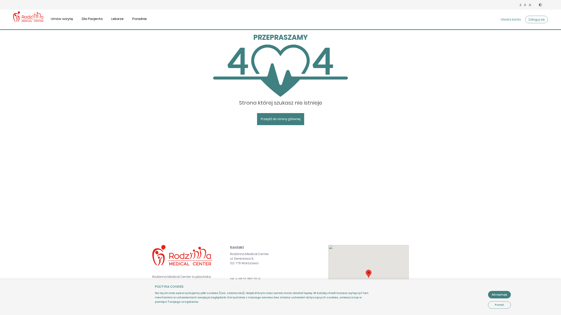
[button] (540, 5)
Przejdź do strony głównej (280, 119)
